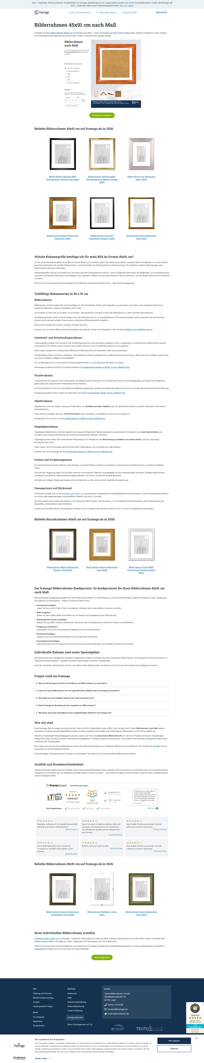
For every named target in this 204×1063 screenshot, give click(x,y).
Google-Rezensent (71, 829)
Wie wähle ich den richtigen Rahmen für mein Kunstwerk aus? (66, 698)
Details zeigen (41, 1058)
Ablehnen (174, 1049)
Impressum (72, 993)
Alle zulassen (174, 1041)
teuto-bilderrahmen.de (118, 1013)
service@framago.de (118, 1009)
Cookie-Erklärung (75, 1011)
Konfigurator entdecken (102, 115)
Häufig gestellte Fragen (43, 1006)
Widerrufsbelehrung (76, 1006)
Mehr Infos (151, 808)
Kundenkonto (38, 1026)
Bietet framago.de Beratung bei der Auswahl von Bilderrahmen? (67, 705)
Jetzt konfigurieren (102, 957)
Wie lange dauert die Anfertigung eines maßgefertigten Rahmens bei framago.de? (75, 713)
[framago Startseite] (41, 12)
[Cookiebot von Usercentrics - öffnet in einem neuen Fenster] (19, 1058)
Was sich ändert (126, 6)
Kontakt (36, 1002)
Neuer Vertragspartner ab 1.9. (80, 1024)
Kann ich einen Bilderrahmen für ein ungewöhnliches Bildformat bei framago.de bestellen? (79, 691)
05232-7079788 (130, 12)
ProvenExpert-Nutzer (115, 834)
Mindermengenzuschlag (43, 998)
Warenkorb (162, 12)
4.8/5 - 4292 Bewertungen (80, 12)
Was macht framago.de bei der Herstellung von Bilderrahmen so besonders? (72, 683)
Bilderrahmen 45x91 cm (74, 494)
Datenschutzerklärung (77, 1002)
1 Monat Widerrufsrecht (107, 12)
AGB (70, 998)
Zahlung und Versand (42, 993)
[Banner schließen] (196, 1038)
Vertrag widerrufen (75, 1018)
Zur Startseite (38, 1017)
